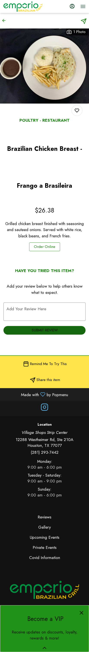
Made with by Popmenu (35, 394)
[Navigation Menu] (83, 6)
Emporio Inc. (44, 590)
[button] (5, 20)
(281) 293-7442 (45, 452)
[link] (44, 247)
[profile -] (72, 6)
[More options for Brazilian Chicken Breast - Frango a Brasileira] (77, 110)
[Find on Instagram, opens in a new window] (44, 408)
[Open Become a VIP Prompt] (44, 648)
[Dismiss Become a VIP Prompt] (81, 613)
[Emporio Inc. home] (22, 6)
